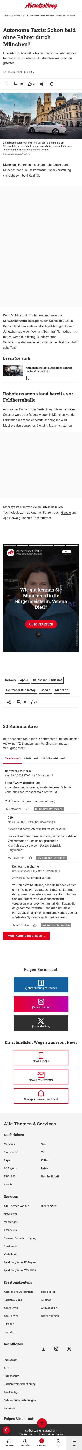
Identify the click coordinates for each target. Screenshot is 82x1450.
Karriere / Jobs (13, 1299)
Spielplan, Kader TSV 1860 (20, 1270)
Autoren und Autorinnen (18, 1291)
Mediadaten (48, 1291)
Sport (44, 1144)
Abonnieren (11, 1307)
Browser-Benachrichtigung (20, 1238)
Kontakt (8, 1332)
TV (42, 1152)
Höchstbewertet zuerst (53, 758)
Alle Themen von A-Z (16, 1206)
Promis (8, 1184)
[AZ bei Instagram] (56, 1348)
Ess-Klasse (10, 1246)
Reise (44, 1168)
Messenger (10, 1222)
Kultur (44, 1160)
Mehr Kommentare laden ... (26, 936)
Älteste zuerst (31, 758)
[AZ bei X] (69, 1348)
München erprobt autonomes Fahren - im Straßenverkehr (50, 369)
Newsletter (10, 1214)
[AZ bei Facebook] (43, 1348)
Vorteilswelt (11, 1254)
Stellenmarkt (49, 1206)
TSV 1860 (9, 1176)
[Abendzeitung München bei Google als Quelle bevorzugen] (52, 84)
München (18, 16)
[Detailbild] (75, 97)
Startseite (7, 16)
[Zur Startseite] (41, 8)
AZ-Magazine (49, 1307)
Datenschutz (11, 1376)
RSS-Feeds (10, 1230)
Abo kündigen (12, 1392)
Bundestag (28, 337)
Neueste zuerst (12, 758)
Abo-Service (11, 1316)
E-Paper (9, 1324)
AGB (6, 1367)
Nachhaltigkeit (50, 1176)
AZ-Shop (46, 1299)
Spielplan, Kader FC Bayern (20, 1262)
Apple (7, 518)
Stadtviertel (11, 1152)
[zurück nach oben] (42, 1423)
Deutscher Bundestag (21, 690)
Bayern (8, 1160)
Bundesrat (44, 337)
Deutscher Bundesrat (47, 680)
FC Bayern (10, 1168)
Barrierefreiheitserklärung (20, 1384)
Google (66, 512)
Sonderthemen (50, 1316)
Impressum (10, 1359)
